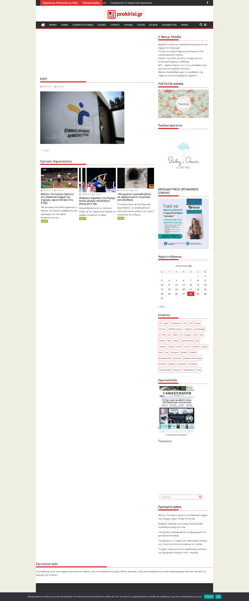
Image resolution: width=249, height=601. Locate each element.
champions (176, 323)
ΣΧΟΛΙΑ (141, 25)
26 (176, 293)
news (176, 340)
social (178, 346)
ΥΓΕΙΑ (198, 370)
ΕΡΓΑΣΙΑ (153, 25)
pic (198, 340)
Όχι (218, 596)
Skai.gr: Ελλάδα (171, 37)
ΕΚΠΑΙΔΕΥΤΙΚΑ (169, 25)
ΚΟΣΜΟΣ (102, 25)
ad (160, 323)
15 (198, 284)
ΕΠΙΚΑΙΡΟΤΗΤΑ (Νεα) (83, 25)
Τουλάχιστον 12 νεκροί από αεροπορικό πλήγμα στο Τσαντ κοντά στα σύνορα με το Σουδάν (137, 2)
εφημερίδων (183, 435)
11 (169, 284)
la (181, 334)
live (201, 334)
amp (166, 323)
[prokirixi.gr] (43, 24)
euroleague (199, 329)
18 (169, 289)
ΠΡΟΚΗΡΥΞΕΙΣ (165, 370)
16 (205, 284)
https (175, 334)
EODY (46, 150)
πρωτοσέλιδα (171, 435)
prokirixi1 (60, 86)
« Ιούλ (161, 306)
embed (188, 329)
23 (205, 289)
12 (176, 284)
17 (162, 289)
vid (166, 352)
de (191, 323)
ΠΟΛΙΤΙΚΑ (192, 364)
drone (197, 323)
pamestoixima (187, 340)
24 (162, 293)
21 (190, 289)
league (188, 334)
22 (198, 289)
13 (183, 284)
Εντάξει (209, 596)
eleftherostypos (175, 329)
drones (162, 329)
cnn (185, 323)
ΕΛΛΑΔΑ (128, 25)
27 (183, 293)
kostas (135, 190)
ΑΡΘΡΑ (184, 25)
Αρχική (44, 221)
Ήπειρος (174, 352)
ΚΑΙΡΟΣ (172, 364)
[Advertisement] (97, 54)
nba (169, 340)
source (187, 346)
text (160, 352)
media (162, 340)
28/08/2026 (47, 190)
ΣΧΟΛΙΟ (177, 370)
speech (196, 346)
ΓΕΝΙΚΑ (64, 25)
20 (183, 289)
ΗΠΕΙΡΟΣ (115, 25)
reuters (162, 346)
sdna (170, 346)
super (204, 346)
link (195, 334)
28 (190, 293)
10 (162, 284)
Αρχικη (52, 25)
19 (176, 289)
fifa (164, 334)
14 (190, 284)
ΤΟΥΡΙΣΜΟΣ (188, 370)
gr (169, 334)
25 (169, 293)
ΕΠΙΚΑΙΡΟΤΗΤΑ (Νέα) (192, 358)
